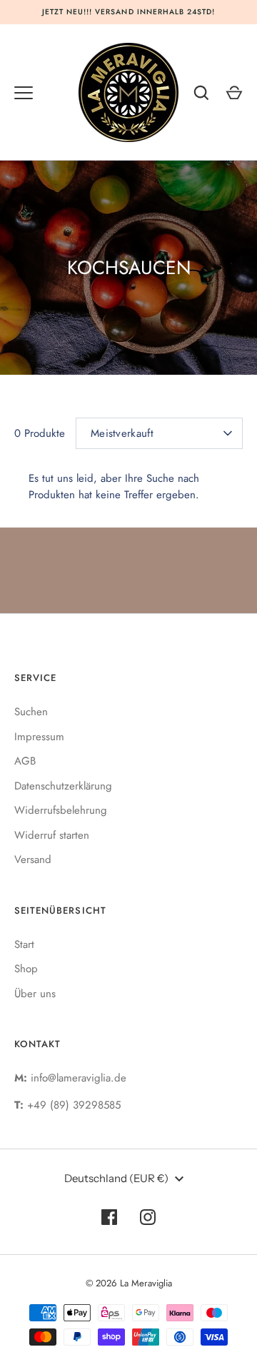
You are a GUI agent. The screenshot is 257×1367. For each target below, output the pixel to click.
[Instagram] (147, 1217)
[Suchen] (201, 93)
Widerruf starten (51, 835)
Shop (26, 969)
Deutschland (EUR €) (116, 1178)
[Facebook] (109, 1217)
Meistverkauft (122, 433)
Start (24, 944)
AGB (25, 761)
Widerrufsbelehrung (60, 810)
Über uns (35, 994)
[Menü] (23, 93)
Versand (32, 859)
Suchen (31, 712)
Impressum (39, 737)
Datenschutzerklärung (63, 786)
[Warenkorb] (234, 93)
